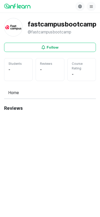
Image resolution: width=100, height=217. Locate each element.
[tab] (13, 93)
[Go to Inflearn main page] (17, 6)
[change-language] (80, 6)
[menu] (91, 6)
